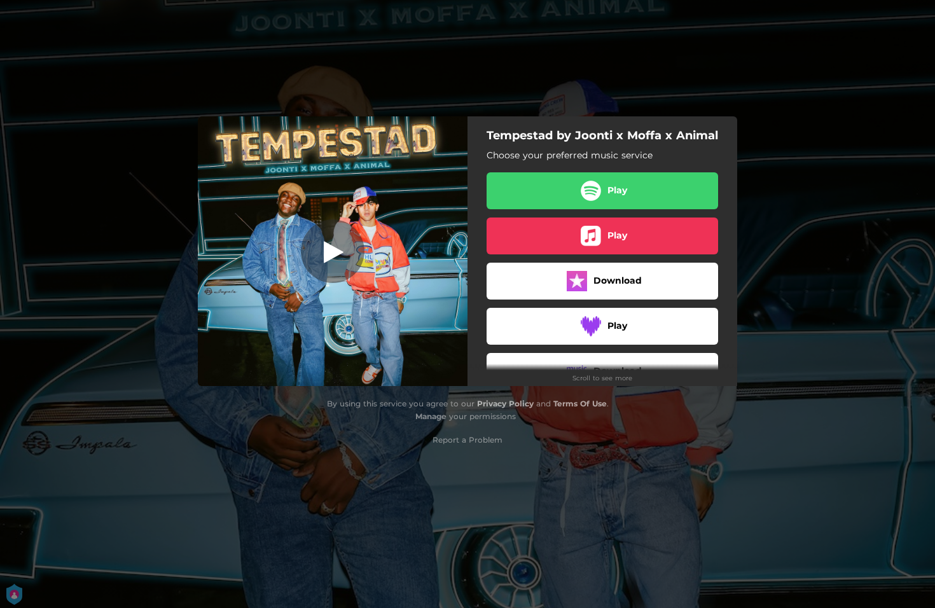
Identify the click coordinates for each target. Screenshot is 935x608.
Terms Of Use (580, 403)
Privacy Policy (505, 403)
